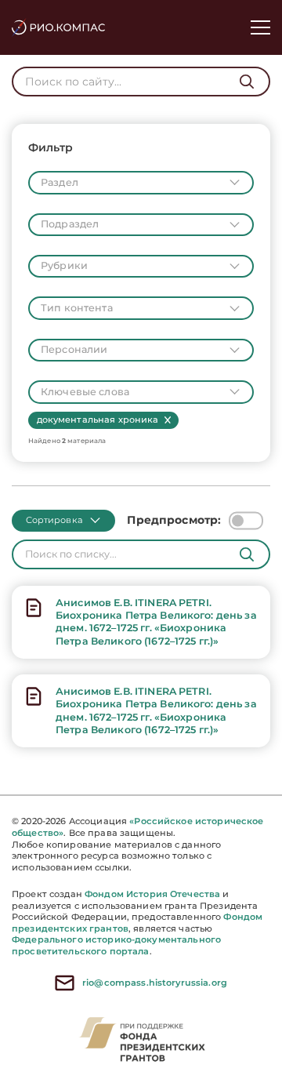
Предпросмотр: (174, 520)
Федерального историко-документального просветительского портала (116, 945)
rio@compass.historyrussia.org (154, 982)
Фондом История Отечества (152, 893)
